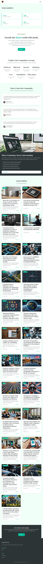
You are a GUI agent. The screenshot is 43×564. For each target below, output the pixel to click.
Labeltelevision (5, 542)
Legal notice (4, 555)
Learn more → (6, 172)
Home (3, 549)
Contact (3, 557)
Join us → (21, 534)
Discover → (21, 49)
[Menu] (40, 2)
